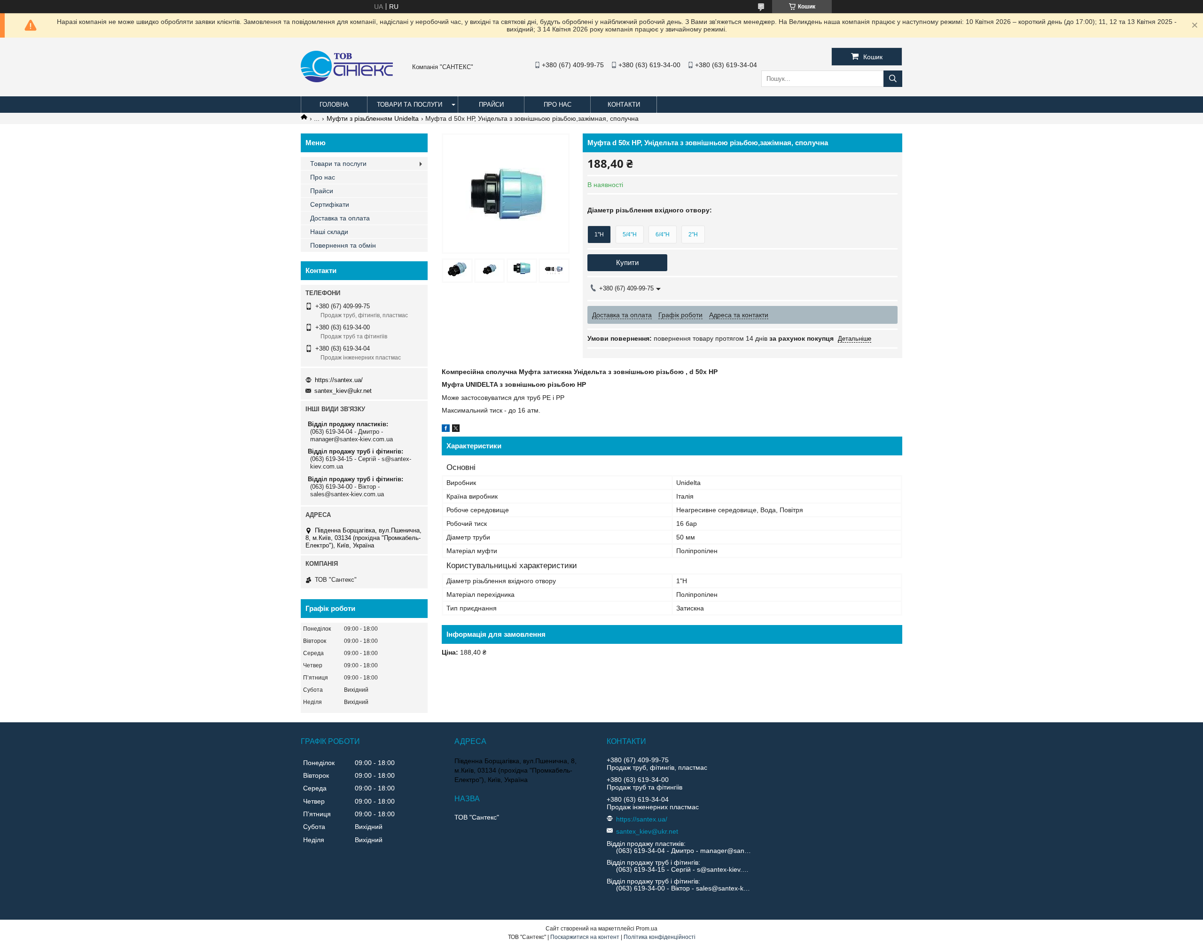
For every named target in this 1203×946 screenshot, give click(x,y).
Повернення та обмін (343, 245)
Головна (334, 104)
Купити (627, 262)
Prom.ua (646, 928)
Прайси (491, 104)
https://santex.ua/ (339, 379)
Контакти (624, 104)
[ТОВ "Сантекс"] (347, 80)
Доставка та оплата (340, 218)
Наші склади (329, 231)
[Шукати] (892, 78)
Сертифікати (329, 204)
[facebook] (446, 429)
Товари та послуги (409, 104)
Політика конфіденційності (659, 937)
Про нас (557, 104)
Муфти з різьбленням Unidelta (373, 118)
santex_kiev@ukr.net (343, 390)
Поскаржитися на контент (584, 937)
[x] (456, 429)
